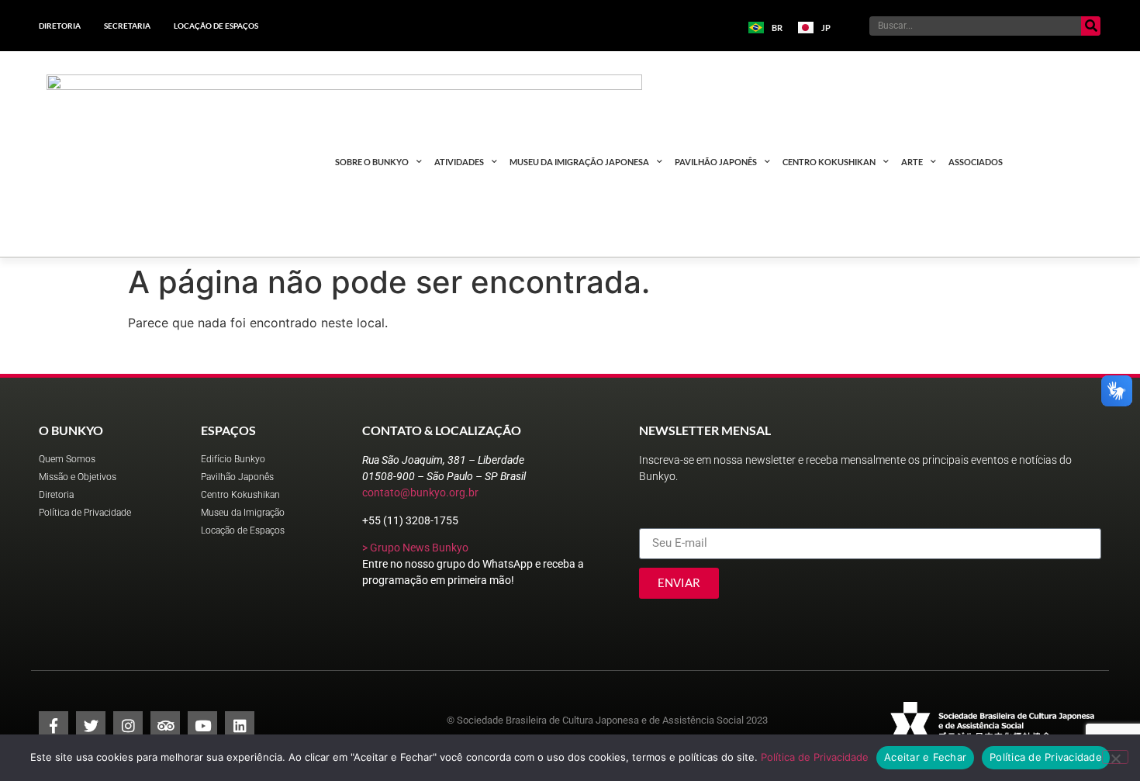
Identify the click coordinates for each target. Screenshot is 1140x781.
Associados (975, 162)
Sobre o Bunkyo (372, 162)
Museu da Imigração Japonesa (579, 162)
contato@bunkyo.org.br (420, 492)
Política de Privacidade (815, 757)
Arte (912, 162)
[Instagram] (128, 726)
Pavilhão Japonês (716, 162)
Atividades (459, 162)
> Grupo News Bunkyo (415, 547)
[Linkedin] (239, 726)
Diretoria (60, 25)
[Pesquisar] (1090, 26)
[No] (1115, 757)
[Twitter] (90, 726)
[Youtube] (202, 726)
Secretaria (127, 25)
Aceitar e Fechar (925, 757)
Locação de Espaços (216, 25)
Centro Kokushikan (829, 162)
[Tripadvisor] (165, 726)
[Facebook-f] (53, 726)
